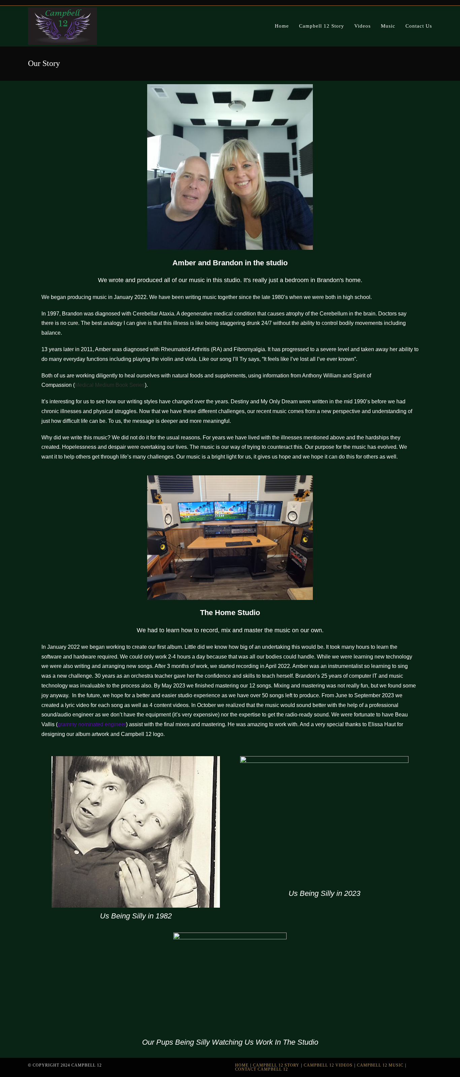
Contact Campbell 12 (261, 1069)
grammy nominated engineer (92, 724)
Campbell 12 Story (276, 1065)
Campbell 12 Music (380, 1065)
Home (242, 1065)
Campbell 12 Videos (328, 1065)
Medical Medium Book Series (110, 385)
